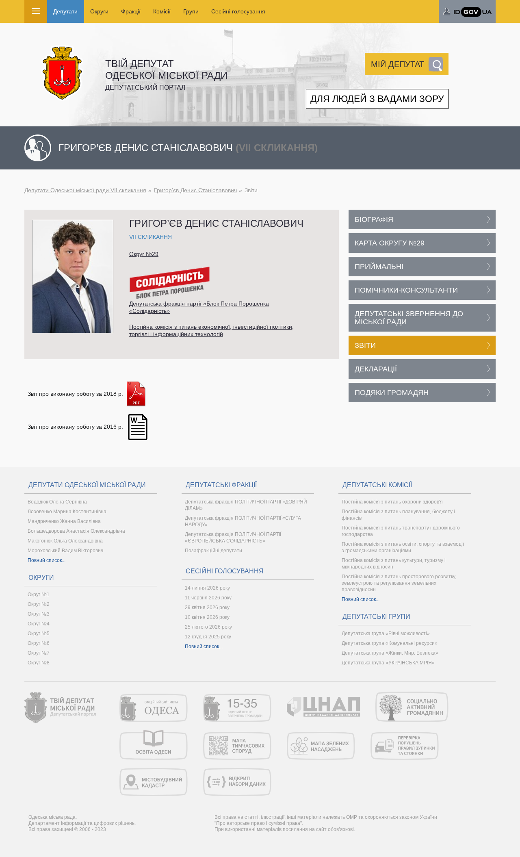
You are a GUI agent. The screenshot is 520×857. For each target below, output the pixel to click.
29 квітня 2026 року (207, 607)
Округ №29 (143, 254)
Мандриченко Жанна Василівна (64, 521)
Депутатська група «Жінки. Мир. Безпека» (390, 653)
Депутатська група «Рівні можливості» (386, 633)
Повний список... (46, 560)
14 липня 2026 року (207, 588)
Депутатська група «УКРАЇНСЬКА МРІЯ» (388, 663)
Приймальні (379, 267)
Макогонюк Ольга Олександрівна (65, 541)
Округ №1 (39, 594)
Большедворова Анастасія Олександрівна (76, 531)
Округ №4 (39, 624)
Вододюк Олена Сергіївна (57, 502)
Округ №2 (39, 604)
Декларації (376, 369)
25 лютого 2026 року (208, 627)
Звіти (365, 345)
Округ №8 (39, 663)
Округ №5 (39, 633)
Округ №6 (39, 643)
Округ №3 (39, 614)
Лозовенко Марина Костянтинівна (67, 511)
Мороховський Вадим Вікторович (65, 550)
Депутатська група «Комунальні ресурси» (390, 643)
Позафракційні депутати (213, 550)
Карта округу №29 (390, 243)
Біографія (374, 219)
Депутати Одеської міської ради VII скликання (85, 190)
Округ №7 (39, 653)
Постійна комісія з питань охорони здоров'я (392, 502)
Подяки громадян (392, 392)
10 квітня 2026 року (207, 617)
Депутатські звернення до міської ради (409, 318)
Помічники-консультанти (406, 290)
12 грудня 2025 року (208, 637)
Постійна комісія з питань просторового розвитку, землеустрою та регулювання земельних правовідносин (399, 583)
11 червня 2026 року (208, 598)
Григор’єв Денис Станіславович (195, 190)
